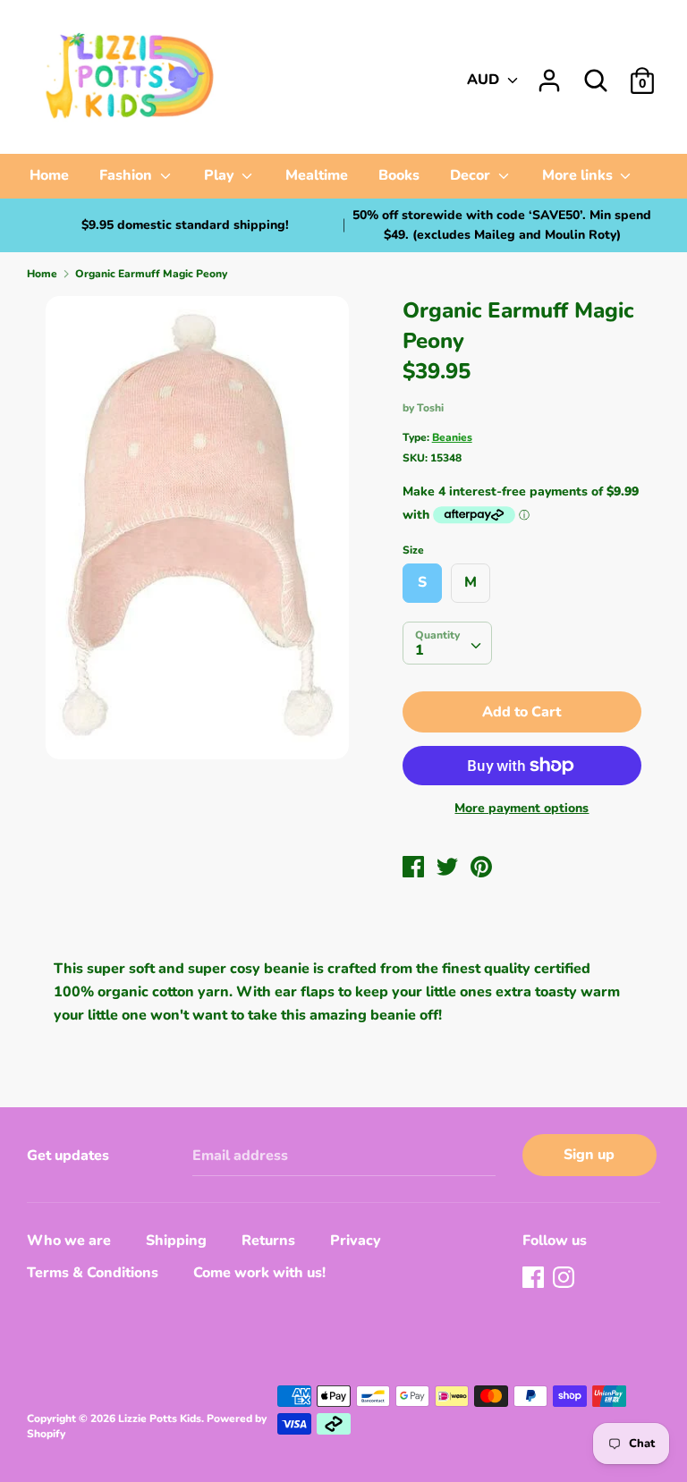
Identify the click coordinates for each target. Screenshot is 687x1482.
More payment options (521, 808)
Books (399, 175)
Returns (268, 1240)
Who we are (69, 1240)
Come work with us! (259, 1273)
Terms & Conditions (92, 1273)
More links (579, 175)
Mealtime (316, 175)
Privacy (355, 1240)
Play (221, 175)
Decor (472, 175)
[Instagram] (565, 1279)
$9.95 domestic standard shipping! (185, 224)
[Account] (549, 73)
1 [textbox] (419, 650)
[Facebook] (534, 1279)
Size (413, 550)
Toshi (430, 408)
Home (49, 175)
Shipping (176, 1240)
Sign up (589, 1154)
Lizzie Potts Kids (159, 1418)
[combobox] (447, 643)
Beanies (452, 437)
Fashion (127, 175)
